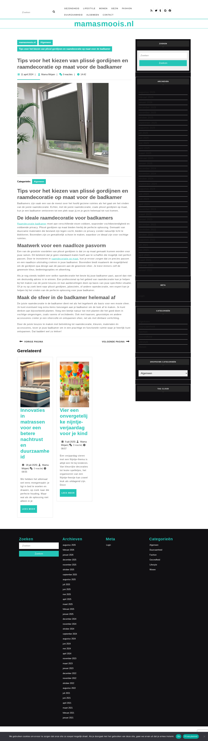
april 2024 (144, 204)
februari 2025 (146, 158)
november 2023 (147, 209)
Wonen (103, 8)
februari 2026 (146, 97)
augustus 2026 (147, 92)
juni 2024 (144, 194)
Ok (178, 736)
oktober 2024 (146, 178)
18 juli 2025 (31, 465)
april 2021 (144, 255)
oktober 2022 (146, 234)
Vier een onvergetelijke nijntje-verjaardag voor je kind (74, 421)
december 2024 (147, 168)
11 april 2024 (27, 74)
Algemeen (92, 15)
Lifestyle (89, 8)
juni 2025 (144, 138)
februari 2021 (146, 265)
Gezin (114, 8)
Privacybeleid (190, 736)
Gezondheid (71, 8)
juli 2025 (143, 133)
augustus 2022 (147, 239)
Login (142, 296)
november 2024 (147, 173)
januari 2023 (145, 219)
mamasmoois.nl (104, 23)
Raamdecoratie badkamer (31, 223)
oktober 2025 (146, 117)
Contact (108, 15)
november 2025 (147, 112)
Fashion (127, 8)
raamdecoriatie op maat (64, 258)
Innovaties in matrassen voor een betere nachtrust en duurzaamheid (34, 433)
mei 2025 (144, 143)
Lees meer (29, 510)
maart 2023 (145, 214)
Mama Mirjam (48, 74)
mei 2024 (144, 199)
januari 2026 (145, 102)
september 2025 (148, 122)
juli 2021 (143, 245)
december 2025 (147, 107)
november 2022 (147, 229)
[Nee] (204, 736)
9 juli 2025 (70, 441)
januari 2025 (145, 163)
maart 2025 (145, 153)
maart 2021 (145, 260)
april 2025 (144, 148)
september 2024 (148, 183)
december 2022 (147, 224)
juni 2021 (144, 250)
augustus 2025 (147, 127)
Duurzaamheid (73, 15)
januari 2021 (145, 270)
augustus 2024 (147, 188)
